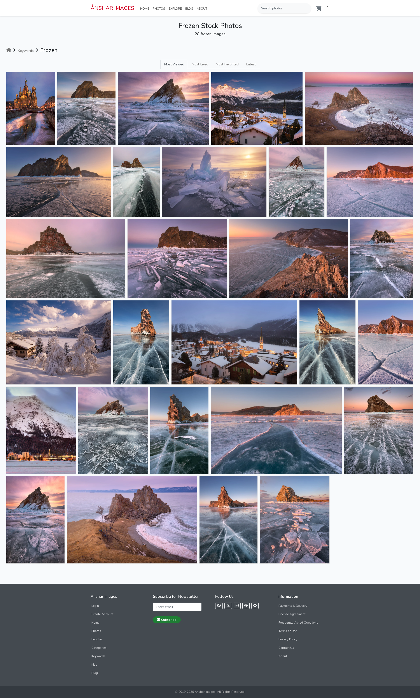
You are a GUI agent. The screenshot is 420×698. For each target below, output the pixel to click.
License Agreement (291, 614)
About (203, 8)
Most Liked (200, 64)
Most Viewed (174, 64)
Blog (190, 8)
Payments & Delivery (292, 606)
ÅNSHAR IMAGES (112, 8)
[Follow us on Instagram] (237, 606)
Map (94, 665)
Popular (96, 639)
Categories (99, 648)
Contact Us (286, 648)
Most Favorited (227, 64)
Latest (251, 64)
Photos (160, 8)
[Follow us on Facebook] (219, 606)
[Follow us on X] (228, 606)
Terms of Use (287, 631)
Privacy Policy (287, 639)
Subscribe (169, 619)
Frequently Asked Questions (298, 623)
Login (95, 606)
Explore (176, 8)
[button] (325, 7)
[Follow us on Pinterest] (246, 606)
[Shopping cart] (319, 8)
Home (145, 8)
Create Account (102, 614)
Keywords (98, 656)
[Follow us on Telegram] (255, 606)
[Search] (307, 8)
